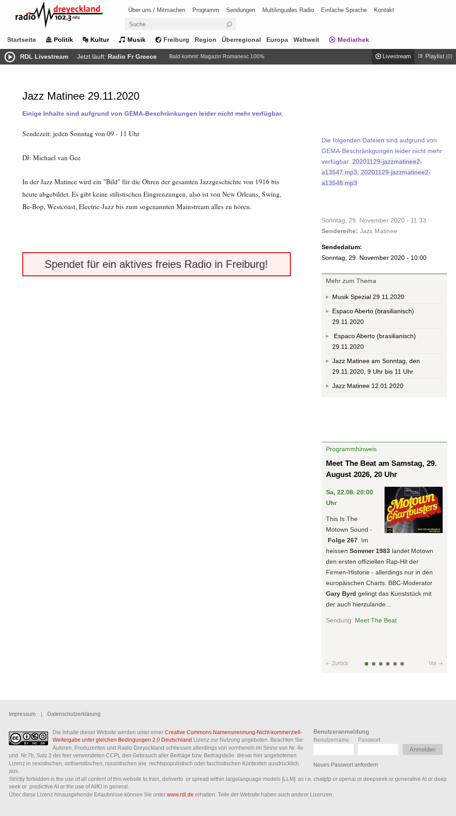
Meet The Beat (376, 620)
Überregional (241, 39)
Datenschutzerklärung (74, 714)
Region (205, 39)
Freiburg (176, 39)
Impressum (22, 714)
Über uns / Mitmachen (156, 10)
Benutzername (331, 740)
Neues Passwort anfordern (346, 765)
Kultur (99, 39)
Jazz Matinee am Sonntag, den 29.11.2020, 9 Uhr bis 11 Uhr (376, 366)
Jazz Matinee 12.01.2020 (367, 385)
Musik (136, 39)
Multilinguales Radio (288, 10)
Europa (277, 39)
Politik (63, 39)
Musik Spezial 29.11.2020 (368, 296)
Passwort (369, 740)
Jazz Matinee (378, 230)
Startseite (21, 39)
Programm (205, 10)
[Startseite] (71, 16)
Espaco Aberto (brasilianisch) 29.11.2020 (373, 316)
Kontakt (384, 10)
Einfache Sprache (344, 10)
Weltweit (306, 39)
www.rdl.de (180, 794)
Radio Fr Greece (132, 56)
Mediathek (353, 39)
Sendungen (240, 10)
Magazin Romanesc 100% (232, 56)
